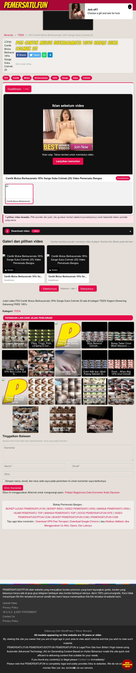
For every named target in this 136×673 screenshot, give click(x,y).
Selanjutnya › (87, 288)
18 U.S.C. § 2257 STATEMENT (20, 612)
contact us (84, 659)
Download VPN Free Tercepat (52, 521)
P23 (6, 77)
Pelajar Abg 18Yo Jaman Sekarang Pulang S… (26, 427)
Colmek (86, 77)
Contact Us (9, 616)
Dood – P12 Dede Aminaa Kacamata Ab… (41, 399)
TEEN (17, 311)
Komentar (72, 209)
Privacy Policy (10, 607)
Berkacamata (41, 77)
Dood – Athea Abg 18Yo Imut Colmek (121, 372)
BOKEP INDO (55, 508)
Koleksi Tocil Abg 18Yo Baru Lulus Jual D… (15, 371)
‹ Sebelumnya (49, 288)
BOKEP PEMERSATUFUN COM (70, 517)
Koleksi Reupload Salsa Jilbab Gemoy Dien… (68, 343)
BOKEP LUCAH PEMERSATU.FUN (25, 508)
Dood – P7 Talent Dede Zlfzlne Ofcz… (68, 400)
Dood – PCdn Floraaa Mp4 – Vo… (94, 400)
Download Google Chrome (84, 521)
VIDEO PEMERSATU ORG (80, 508)
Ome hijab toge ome (68, 372)
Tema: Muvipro (83, 630)
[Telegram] (50, 54)
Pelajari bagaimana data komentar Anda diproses (92, 492)
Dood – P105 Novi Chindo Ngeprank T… (15, 343)
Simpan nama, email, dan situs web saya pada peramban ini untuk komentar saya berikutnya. (55, 481)
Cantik (16, 77)
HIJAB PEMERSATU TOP (28, 513)
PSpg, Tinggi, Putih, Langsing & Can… (41, 344)
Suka (75, 77)
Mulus (27, 77)
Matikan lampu (53, 209)
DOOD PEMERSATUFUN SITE (95, 513)
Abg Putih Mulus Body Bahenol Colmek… (94, 343)
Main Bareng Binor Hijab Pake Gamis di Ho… (100, 427)
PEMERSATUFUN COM (104, 517)
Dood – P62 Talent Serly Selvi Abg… (62, 429)
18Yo (55, 77)
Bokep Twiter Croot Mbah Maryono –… (121, 344)
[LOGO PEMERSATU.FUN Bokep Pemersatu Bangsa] (26, 4)
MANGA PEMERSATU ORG (113, 508)
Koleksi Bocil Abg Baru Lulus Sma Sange (15, 399)
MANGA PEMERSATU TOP (60, 513)
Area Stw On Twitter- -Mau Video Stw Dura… (121, 399)
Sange (65, 77)
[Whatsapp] (44, 54)
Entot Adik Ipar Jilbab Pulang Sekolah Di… (94, 372)
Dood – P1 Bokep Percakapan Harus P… (41, 371)
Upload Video (10, 603)
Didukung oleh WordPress (58, 630)
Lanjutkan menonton (68, 161)
